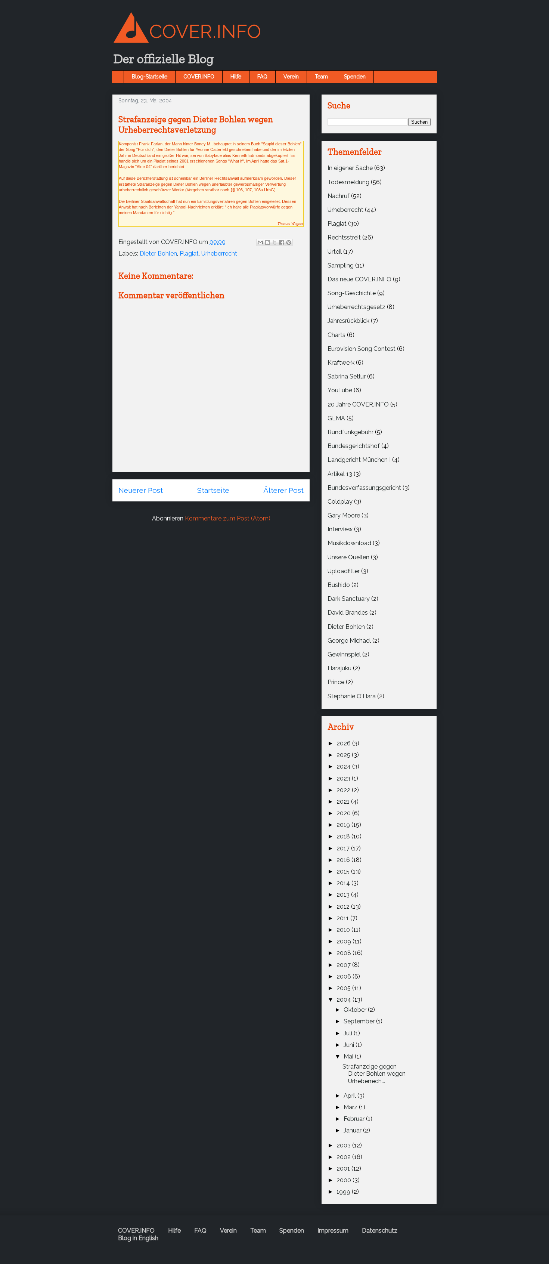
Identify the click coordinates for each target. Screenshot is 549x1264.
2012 (343, 906)
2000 (344, 1180)
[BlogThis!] (267, 242)
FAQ (262, 77)
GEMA (336, 418)
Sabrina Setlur (347, 376)
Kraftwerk (341, 362)
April (350, 1095)
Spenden (355, 77)
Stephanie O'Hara (352, 696)
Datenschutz (379, 1230)
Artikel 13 (340, 474)
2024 (344, 766)
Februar (355, 1118)
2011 (343, 918)
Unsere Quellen (348, 557)
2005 (344, 988)
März (351, 1107)
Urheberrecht (219, 253)
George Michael (349, 640)
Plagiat (189, 253)
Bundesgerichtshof (354, 445)
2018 (343, 836)
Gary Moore (344, 515)
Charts (336, 335)
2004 (344, 999)
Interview (340, 529)
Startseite (213, 490)
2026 (344, 743)
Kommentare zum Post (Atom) (227, 518)
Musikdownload (349, 543)
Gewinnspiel (344, 654)
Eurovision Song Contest (362, 348)
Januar (353, 1130)
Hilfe (235, 77)
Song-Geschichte (352, 293)
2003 (344, 1145)
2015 (343, 871)
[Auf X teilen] (274, 242)
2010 (343, 929)
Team (321, 77)
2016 (343, 859)
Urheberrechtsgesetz (356, 306)
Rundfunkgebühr (350, 432)
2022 (344, 790)
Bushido (339, 584)
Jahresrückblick (348, 320)
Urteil (335, 251)
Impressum (332, 1230)
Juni (350, 1044)
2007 (344, 964)
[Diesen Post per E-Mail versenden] (260, 242)
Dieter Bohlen (158, 253)
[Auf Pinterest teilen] (288, 242)
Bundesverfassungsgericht (364, 487)
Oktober (356, 1009)
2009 (344, 941)
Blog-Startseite (149, 77)
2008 (344, 953)
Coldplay (340, 501)
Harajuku (339, 668)
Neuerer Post (140, 490)
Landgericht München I (359, 459)
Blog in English (138, 1238)
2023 (344, 778)
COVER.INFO (198, 77)
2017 (343, 848)
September (360, 1021)
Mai (349, 1056)
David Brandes (348, 612)
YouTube (340, 390)
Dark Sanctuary (349, 598)
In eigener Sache (350, 167)
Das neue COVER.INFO (359, 279)
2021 (343, 801)
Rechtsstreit (344, 237)
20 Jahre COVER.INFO (358, 404)
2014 (343, 883)
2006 (344, 976)
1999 (344, 1191)
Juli (349, 1033)
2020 (344, 813)
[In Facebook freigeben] (281, 242)
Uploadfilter (344, 571)
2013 (343, 894)
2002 (344, 1157)
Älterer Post (283, 490)
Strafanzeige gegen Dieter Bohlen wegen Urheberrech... (374, 1073)
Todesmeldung (348, 182)
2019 (343, 824)
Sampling (341, 265)
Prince (336, 682)
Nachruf (339, 196)
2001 (343, 1168)
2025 (344, 754)
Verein (291, 77)
